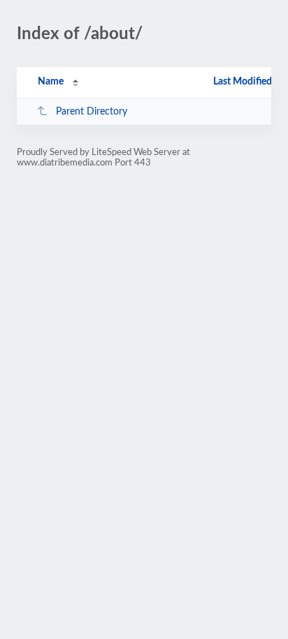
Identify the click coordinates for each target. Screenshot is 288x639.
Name (51, 82)
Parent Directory (91, 112)
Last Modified (242, 82)
